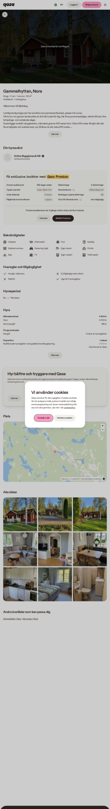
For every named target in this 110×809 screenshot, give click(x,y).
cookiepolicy (69, 407)
